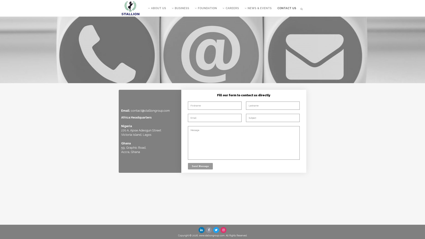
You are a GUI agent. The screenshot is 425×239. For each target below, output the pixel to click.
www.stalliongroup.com (212, 235)
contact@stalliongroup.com (150, 110)
